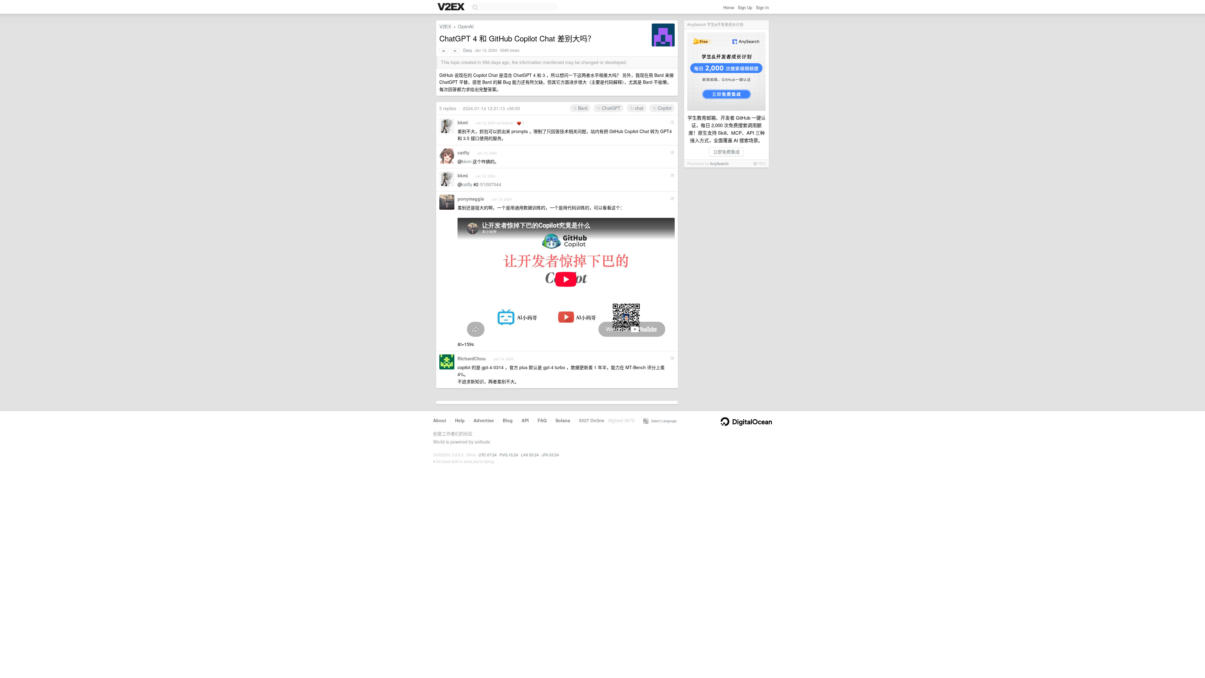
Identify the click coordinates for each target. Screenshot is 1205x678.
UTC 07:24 (488, 454)
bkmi (463, 122)
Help (460, 420)
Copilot (664, 108)
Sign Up (745, 7)
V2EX (445, 26)
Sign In (762, 7)
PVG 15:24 (509, 454)
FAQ (542, 420)
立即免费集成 (726, 151)
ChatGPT (610, 108)
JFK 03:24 (550, 454)
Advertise (484, 420)
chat (638, 108)
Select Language (662, 420)
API (525, 420)
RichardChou (472, 358)
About (439, 420)
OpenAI (466, 26)
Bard (582, 108)
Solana (562, 420)
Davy (467, 50)
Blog (508, 420)
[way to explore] (452, 7)
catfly (463, 152)
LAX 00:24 (530, 454)
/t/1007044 (490, 184)
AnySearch (719, 163)
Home (728, 7)
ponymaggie (471, 199)
